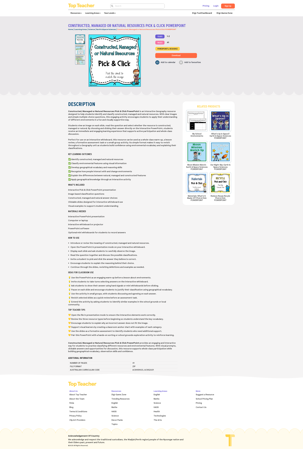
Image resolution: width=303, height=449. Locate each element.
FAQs (71, 403)
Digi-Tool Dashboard (202, 13)
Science (91, 29)
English (114, 403)
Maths (114, 407)
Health (157, 411)
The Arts (158, 420)
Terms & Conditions (78, 411)
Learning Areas (80, 29)
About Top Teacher (78, 394)
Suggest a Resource (205, 394)
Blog (71, 407)
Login (215, 6)
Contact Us (201, 407)
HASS (113, 411)
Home (70, 29)
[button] (165, 62)
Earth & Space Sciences (106, 29)
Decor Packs (117, 420)
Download (176, 55)
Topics (114, 424)
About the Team (76, 399)
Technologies (160, 416)
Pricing (206, 6)
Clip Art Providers (77, 420)
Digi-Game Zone (224, 13)
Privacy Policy (75, 416)
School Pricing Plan (204, 399)
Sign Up (228, 6)
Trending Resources (120, 399)
